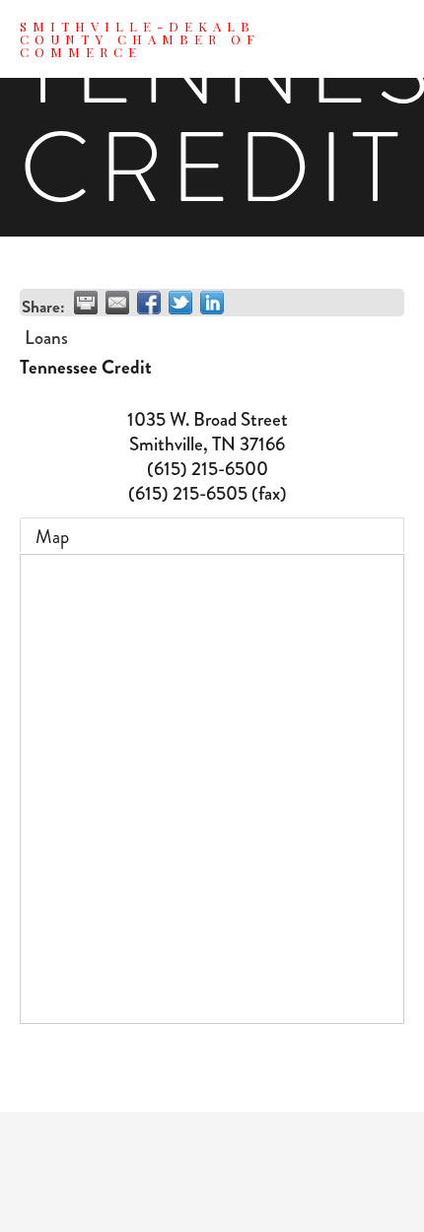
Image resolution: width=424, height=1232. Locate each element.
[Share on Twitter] (180, 302)
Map (52, 536)
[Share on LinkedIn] (212, 302)
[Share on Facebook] (149, 302)
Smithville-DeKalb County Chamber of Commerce (140, 39)
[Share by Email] (117, 302)
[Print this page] (86, 302)
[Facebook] (212, 1172)
